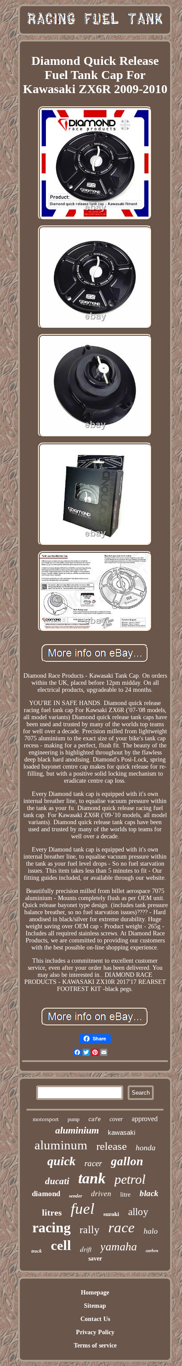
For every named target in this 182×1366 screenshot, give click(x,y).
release (111, 1146)
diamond (46, 1194)
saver (95, 1258)
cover (116, 1119)
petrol (129, 1179)
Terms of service (95, 1345)
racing (51, 1227)
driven (101, 1194)
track (36, 1250)
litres (52, 1212)
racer (93, 1163)
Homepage (95, 1292)
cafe (94, 1120)
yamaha (118, 1246)
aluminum (60, 1145)
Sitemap (95, 1305)
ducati (57, 1181)
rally (89, 1229)
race (121, 1227)
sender (75, 1195)
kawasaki (121, 1132)
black (149, 1193)
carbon (152, 1250)
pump (74, 1119)
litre (125, 1194)
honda (145, 1147)
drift (85, 1248)
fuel (83, 1208)
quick (61, 1161)
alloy (138, 1211)
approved (145, 1118)
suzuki (111, 1214)
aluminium (77, 1130)
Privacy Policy (95, 1332)
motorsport (46, 1119)
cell (61, 1245)
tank (92, 1178)
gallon (127, 1161)
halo (151, 1231)
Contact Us (95, 1319)
